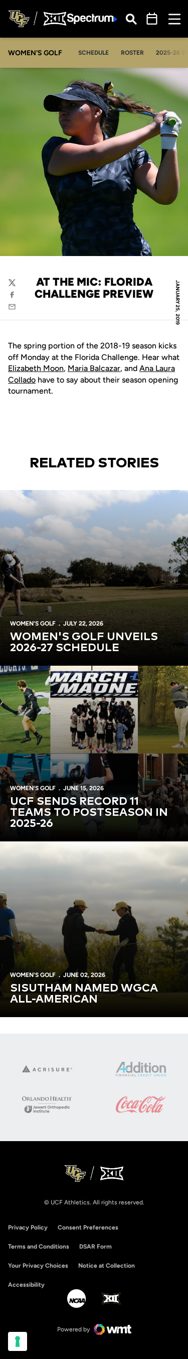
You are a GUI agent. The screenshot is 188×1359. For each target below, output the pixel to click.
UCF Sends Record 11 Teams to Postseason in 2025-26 (89, 812)
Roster (132, 52)
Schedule (93, 52)
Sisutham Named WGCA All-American (84, 994)
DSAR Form (95, 1246)
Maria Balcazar (94, 368)
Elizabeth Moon (36, 368)
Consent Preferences (88, 1227)
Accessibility (26, 1284)
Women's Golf (33, 623)
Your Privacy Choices (38, 1265)
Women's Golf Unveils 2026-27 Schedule (84, 643)
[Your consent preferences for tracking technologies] (17, 1341)
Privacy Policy (28, 1227)
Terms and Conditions (38, 1246)
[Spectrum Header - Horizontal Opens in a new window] (92, 19)
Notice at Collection (106, 1265)
